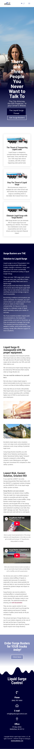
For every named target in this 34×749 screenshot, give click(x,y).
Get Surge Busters (17, 117)
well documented (17, 602)
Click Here (17, 657)
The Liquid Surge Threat (16, 112)
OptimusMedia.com (17, 741)
